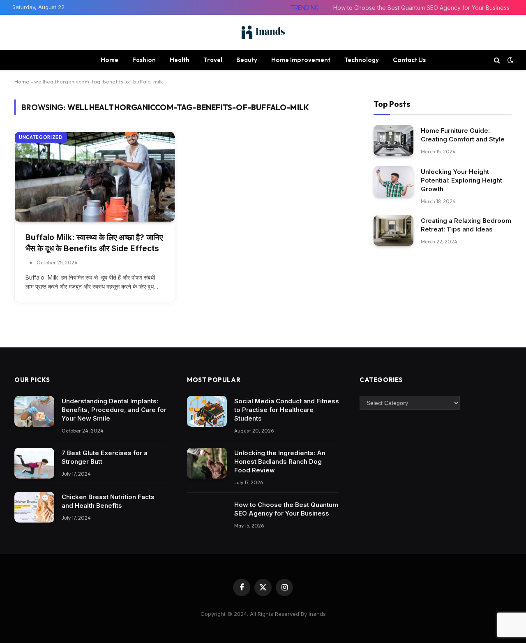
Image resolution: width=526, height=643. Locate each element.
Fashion (144, 60)
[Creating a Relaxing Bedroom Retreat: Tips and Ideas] (393, 230)
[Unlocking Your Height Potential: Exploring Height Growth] (393, 181)
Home (109, 60)
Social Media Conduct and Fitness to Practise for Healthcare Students (286, 409)
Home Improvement (300, 60)
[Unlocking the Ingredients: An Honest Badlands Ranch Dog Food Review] (207, 463)
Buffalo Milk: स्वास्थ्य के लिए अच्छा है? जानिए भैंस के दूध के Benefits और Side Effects (94, 243)
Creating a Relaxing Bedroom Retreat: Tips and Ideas (466, 224)
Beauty (246, 60)
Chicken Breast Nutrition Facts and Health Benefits (108, 501)
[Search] (497, 60)
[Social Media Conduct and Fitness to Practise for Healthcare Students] (207, 411)
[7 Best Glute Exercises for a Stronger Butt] (34, 463)
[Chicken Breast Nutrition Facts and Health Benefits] (34, 507)
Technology (361, 60)
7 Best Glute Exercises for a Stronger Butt (105, 457)
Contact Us (409, 60)
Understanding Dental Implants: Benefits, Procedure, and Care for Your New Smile (114, 409)
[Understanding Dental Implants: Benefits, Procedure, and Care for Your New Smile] (34, 411)
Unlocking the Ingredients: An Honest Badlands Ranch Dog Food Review (279, 461)
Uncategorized (41, 137)
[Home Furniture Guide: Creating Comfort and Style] (393, 140)
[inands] (263, 32)
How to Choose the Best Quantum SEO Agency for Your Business (421, 7)
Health (179, 60)
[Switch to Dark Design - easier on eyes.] (509, 60)
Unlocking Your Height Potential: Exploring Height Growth (461, 179)
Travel (212, 60)
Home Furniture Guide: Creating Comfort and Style (463, 134)
